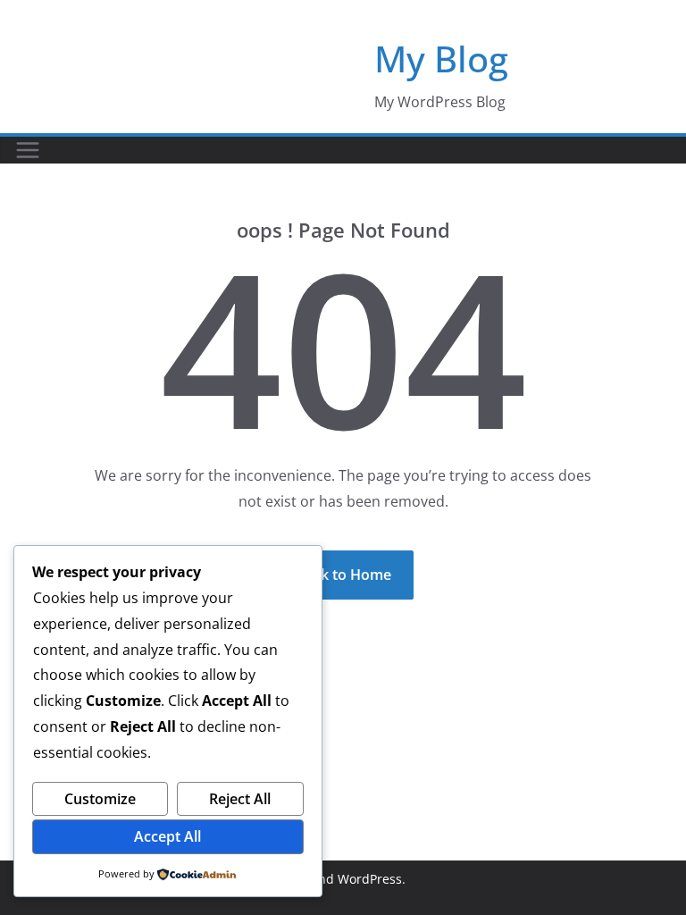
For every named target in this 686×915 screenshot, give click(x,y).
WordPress (370, 878)
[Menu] (27, 150)
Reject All (240, 799)
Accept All (167, 836)
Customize (100, 799)
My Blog (441, 58)
